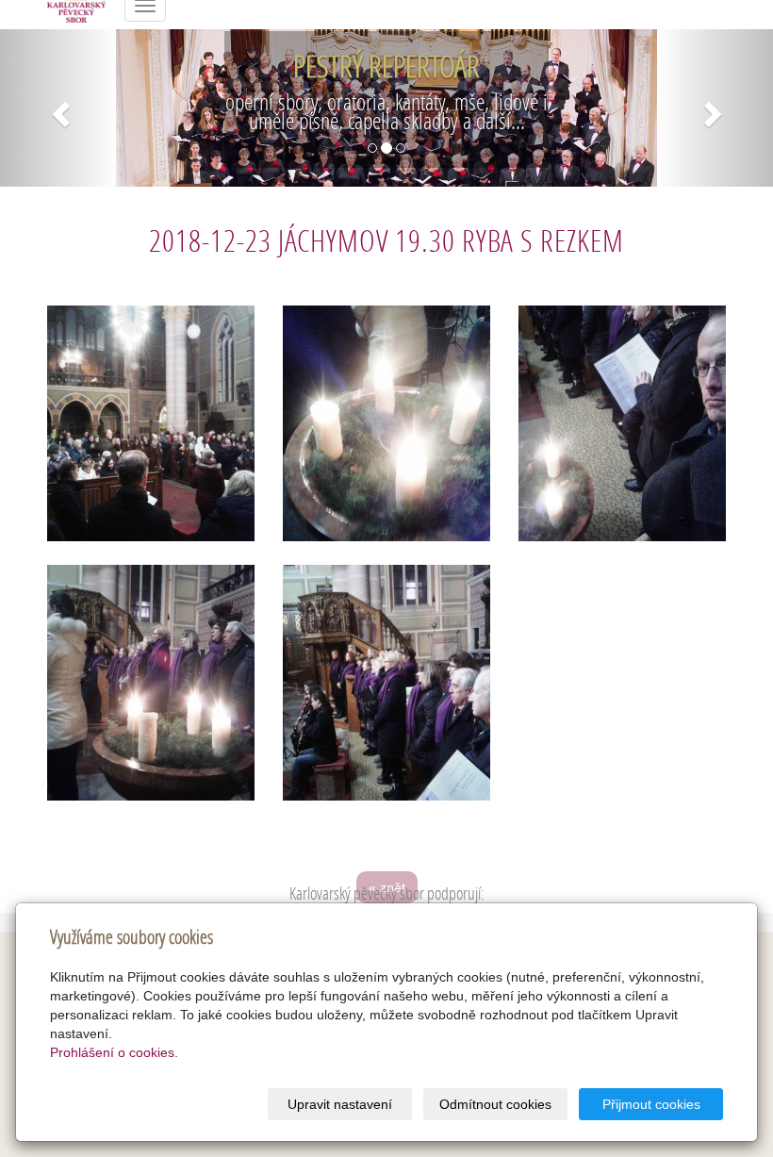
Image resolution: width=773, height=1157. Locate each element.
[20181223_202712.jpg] (151, 683)
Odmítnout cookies (495, 1104)
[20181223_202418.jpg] (386, 683)
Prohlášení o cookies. (114, 1052)
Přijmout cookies (651, 1104)
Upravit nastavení (340, 1104)
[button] (58, 108)
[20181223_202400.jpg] (386, 423)
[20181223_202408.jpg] (622, 423)
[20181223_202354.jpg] (151, 423)
